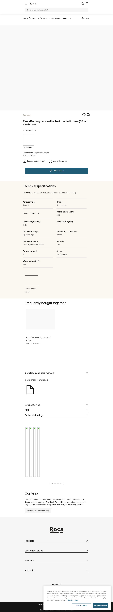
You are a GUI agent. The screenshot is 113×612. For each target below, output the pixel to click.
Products (35, 18)
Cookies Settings (81, 605)
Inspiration (30, 570)
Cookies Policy (73, 600)
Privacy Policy (43, 604)
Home (25, 18)
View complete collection (35, 511)
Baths (45, 18)
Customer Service (34, 550)
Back (87, 18)
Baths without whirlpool (61, 18)
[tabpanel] (40, 329)
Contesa (31, 493)
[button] (27, 10)
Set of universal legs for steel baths (38, 339)
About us (29, 560)
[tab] (56, 373)
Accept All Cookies (100, 605)
